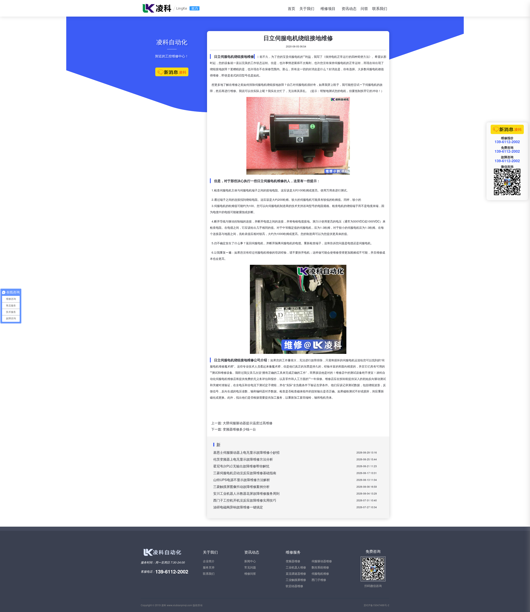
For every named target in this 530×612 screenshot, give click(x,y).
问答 (364, 8)
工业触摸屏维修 (296, 580)
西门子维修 (319, 580)
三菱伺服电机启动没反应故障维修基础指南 (244, 472)
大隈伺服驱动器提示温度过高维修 (247, 423)
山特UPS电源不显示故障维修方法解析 (241, 479)
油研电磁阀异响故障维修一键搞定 (238, 507)
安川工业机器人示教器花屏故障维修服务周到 (246, 493)
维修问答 (250, 573)
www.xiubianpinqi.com (179, 605)
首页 (291, 8)
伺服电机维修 (320, 573)
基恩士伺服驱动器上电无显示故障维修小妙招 (246, 452)
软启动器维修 (294, 586)
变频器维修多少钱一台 (239, 429)
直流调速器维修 (296, 573)
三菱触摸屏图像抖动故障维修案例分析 (241, 486)
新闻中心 (250, 561)
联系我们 (379, 8)
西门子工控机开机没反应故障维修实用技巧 (244, 500)
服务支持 (208, 567)
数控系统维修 (320, 567)
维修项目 (327, 8)
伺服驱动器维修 (322, 561)
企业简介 (208, 561)
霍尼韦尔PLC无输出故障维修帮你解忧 (241, 466)
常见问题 (250, 567)
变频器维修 (293, 561)
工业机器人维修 (296, 567)
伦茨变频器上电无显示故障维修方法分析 (243, 459)
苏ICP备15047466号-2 (376, 605)
